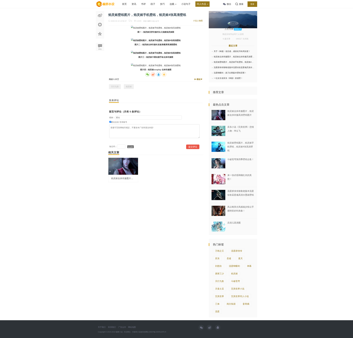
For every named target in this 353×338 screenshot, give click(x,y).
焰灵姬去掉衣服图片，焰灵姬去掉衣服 (130, 178)
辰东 (217, 258)
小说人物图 (198, 21)
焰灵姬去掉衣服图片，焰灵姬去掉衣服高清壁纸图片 (234, 57)
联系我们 (112, 327)
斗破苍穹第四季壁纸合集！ (240, 159)
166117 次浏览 (242, 39)
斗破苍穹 (235, 281)
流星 (217, 311)
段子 (153, 4)
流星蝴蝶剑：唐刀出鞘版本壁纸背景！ (230, 73)
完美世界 (219, 296)
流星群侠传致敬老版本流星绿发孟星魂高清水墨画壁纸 (234, 67)
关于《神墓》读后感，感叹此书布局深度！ (232, 51)
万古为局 (229, 29)
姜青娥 (246, 304)
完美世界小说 (237, 289)
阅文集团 (231, 304)
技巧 (162, 4)
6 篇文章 (226, 39)
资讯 (134, 4)
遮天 (240, 258)
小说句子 (186, 4)
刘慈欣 (218, 266)
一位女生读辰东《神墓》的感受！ (228, 78)
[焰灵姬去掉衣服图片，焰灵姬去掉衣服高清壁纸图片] (123, 166)
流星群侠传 (236, 251)
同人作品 (202, 4)
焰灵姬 (129, 86)
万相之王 (219, 251)
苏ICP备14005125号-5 (157, 332)
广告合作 (122, 327)
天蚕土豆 (219, 289)
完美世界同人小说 (240, 296)
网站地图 (132, 327)
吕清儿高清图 (234, 223)
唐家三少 (219, 273)
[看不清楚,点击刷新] (130, 146)
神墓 (249, 266)
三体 (217, 304)
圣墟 (229, 258)
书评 (143, 4)
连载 (172, 4)
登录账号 (123, 122)
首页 (124, 4)
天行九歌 (115, 86)
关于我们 (102, 327)
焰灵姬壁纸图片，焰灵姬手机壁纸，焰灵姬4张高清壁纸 (234, 62)
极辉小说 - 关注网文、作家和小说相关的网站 (132, 332)
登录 (252, 4)
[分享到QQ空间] (100, 37)
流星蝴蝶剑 (234, 266)
